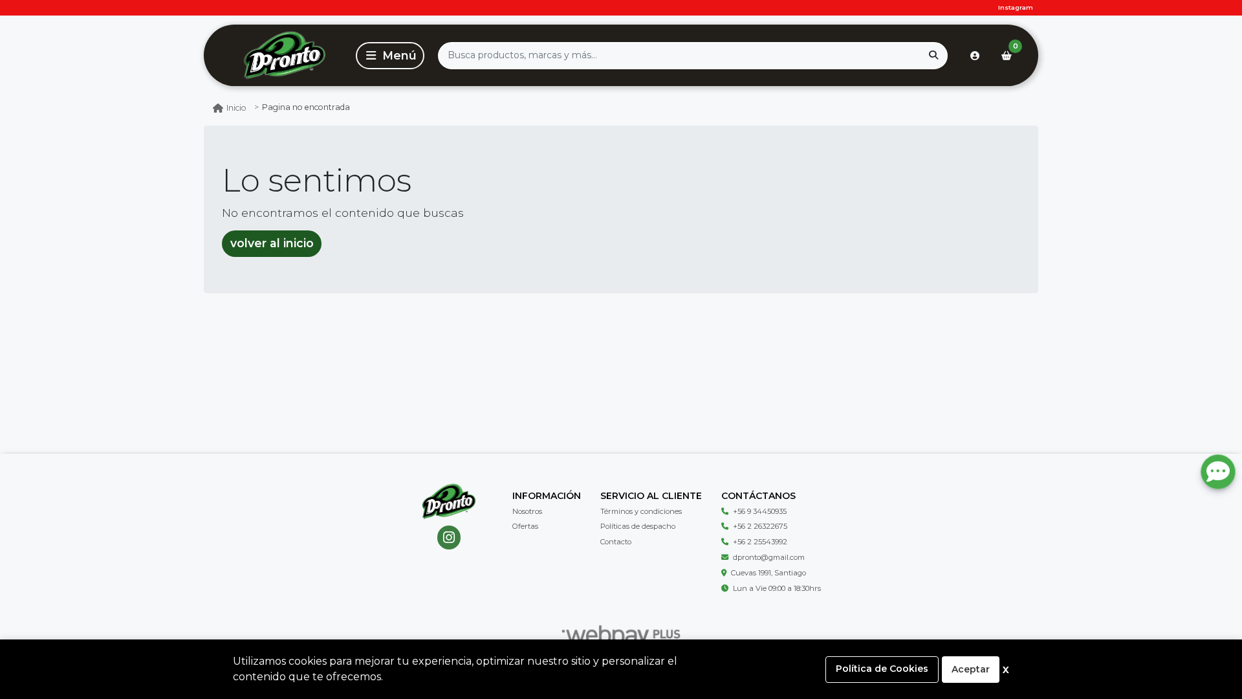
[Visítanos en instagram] (449, 537)
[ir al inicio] (448, 501)
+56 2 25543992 (760, 541)
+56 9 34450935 (760, 511)
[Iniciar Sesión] (974, 55)
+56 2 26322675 (760, 526)
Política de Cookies (882, 668)
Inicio (236, 108)
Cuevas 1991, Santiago (768, 572)
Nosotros (527, 511)
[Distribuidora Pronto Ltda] (284, 55)
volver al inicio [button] (272, 243)
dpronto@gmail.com (769, 557)
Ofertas (525, 526)
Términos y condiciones (641, 511)
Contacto (615, 541)
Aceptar (971, 669)
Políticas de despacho (637, 526)
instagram (1015, 7)
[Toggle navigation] (390, 55)
